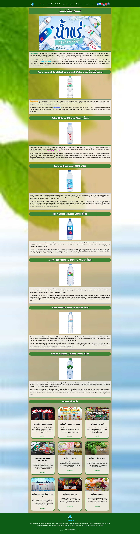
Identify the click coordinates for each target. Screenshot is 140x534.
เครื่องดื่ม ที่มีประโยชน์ (97, 458)
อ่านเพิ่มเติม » (42, 436)
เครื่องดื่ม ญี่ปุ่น (70, 458)
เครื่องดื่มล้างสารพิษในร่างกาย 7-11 (43, 459)
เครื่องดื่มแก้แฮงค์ (97, 424)
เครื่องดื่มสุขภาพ (97, 494)
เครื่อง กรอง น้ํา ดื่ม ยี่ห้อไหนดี (42, 495)
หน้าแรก (41, 4)
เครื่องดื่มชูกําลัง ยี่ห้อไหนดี (42, 424)
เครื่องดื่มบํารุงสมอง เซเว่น (70, 424)
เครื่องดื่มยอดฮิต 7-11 (53, 4)
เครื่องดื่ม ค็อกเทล (70, 494)
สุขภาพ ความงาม (68, 4)
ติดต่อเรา (78, 4)
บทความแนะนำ (89, 4)
